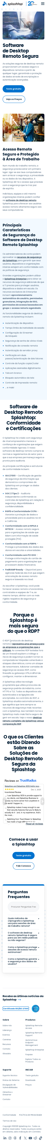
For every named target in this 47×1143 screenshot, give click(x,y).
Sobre (6, 1019)
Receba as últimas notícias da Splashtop (23, 997)
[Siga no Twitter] (25, 1138)
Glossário (7, 1053)
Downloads (30, 1080)
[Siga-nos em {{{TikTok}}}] (40, 1138)
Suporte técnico (10, 1075)
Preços (28, 1084)
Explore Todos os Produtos (33, 1060)
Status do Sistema (11, 1080)
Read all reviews (34, 823)
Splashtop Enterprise (15, 278)
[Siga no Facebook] (20, 1138)
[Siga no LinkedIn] (5, 1138)
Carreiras (7, 1039)
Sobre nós (7, 1025)
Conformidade (9, 1115)
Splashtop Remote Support (33, 1034)
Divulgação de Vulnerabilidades (10, 1086)
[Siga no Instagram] (10, 1138)
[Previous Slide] (5, 801)
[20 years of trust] (30, 3)
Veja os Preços (14, 99)
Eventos (6, 1035)
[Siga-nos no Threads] (15, 1138)
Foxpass (29, 1054)
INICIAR (29, 1069)
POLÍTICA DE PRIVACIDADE (30, 1115)
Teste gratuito (13, 88)
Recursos (7, 1044)
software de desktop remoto (21, 200)
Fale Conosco (23, 865)
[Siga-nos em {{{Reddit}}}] (35, 1138)
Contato (6, 1049)
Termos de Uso (9, 1121)
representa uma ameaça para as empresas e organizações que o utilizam (23, 647)
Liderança (7, 1030)
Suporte (7, 1069)
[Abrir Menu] (43, 3)
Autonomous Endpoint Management (31, 1042)
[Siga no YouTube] (30, 1138)
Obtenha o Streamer (8, 1093)
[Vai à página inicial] (13, 3)
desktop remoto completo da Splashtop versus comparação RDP (23, 721)
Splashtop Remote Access (33, 1026)
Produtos (30, 1019)
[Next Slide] (42, 801)
